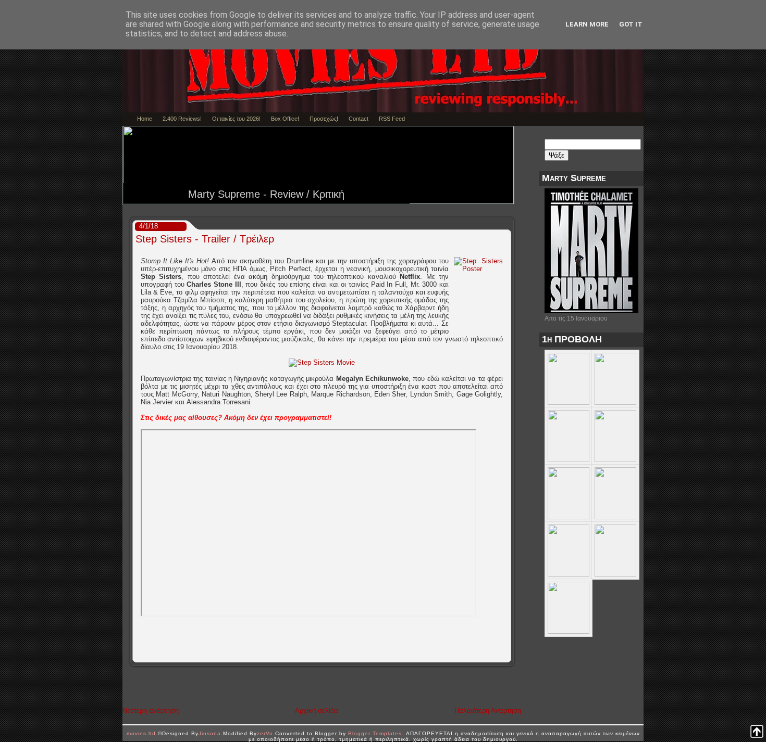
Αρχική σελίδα (316, 710)
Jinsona (210, 733)
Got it (631, 24)
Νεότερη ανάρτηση (150, 710)
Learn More (587, 24)
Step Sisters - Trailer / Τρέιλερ (204, 239)
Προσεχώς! (324, 119)
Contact (358, 119)
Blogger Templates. (376, 733)
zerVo (265, 733)
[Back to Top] (756, 732)
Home (144, 119)
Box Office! (285, 119)
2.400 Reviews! (182, 119)
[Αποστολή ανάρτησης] (507, 654)
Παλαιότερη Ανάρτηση (487, 710)
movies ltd (141, 733)
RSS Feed (392, 119)
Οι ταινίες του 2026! (236, 119)
